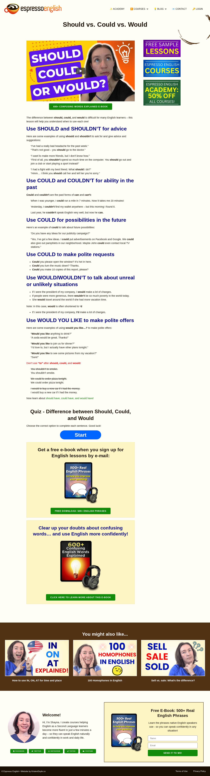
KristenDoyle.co (38, 771)
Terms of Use (182, 771)
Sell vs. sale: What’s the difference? (173, 680)
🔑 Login (197, 9)
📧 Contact (179, 9)
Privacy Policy (199, 771)
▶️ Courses (137, 9)
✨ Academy (117, 9)
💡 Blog (159, 9)
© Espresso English (10, 771)
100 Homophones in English (105, 680)
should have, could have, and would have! (70, 398)
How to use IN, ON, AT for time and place (37, 680)
